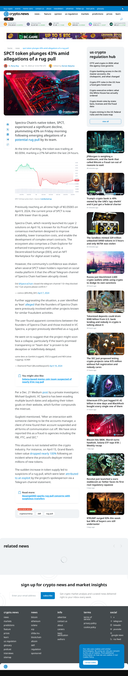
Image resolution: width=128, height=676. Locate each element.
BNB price (76, 24)
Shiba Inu (35, 633)
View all (105, 121)
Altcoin (34, 641)
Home (10, 48)
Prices (109, 14)
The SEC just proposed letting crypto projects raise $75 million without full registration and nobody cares (104, 363)
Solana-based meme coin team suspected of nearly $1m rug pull (47, 380)
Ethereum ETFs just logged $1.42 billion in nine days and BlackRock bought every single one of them (105, 403)
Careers (61, 629)
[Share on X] (8, 129)
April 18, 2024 (56, 365)
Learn (118, 14)
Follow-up (80, 8)
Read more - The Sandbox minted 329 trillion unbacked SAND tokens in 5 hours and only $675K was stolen (105, 223)
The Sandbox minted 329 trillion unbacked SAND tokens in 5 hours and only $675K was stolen (105, 240)
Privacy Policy (90, 623)
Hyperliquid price (118, 24)
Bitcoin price (13, 24)
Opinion (58, 14)
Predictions (97, 14)
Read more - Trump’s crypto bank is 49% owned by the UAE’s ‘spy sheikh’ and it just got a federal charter (105, 184)
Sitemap (7, 657)
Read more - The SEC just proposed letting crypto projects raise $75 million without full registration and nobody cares (105, 344)
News (37, 14)
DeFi (39, 513)
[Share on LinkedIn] (8, 134)
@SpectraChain (26, 283)
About (48, 8)
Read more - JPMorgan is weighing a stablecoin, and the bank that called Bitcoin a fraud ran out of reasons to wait (105, 142)
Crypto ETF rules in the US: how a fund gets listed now (105, 83)
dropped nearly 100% (43, 453)
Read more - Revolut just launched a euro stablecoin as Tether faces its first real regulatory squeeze (105, 464)
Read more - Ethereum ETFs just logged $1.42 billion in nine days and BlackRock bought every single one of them (105, 386)
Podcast (7, 649)
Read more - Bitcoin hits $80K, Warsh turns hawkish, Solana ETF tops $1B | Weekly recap (105, 425)
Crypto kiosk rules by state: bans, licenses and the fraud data (103, 104)
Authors (61, 639)
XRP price (56, 24)
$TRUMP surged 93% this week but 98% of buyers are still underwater (103, 521)
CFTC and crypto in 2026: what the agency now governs (104, 64)
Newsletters (58, 8)
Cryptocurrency (26, 513)
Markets (85, 14)
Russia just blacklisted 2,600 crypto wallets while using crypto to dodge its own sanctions (105, 279)
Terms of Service (88, 618)
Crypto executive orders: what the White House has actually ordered (104, 93)
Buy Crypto (8, 8)
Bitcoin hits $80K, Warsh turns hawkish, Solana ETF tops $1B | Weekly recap (104, 442)
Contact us (39, 8)
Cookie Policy (90, 627)
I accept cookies (90, 662)
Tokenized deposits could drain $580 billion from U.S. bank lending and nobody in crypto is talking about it (104, 320)
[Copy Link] (8, 144)
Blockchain (36, 637)
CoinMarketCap (46, 199)
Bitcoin (34, 617)
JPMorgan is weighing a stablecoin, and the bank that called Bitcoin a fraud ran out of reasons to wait (104, 161)
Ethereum (35, 621)
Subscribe (47, 595)
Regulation (36, 649)
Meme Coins (28, 8)
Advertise (70, 8)
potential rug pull (27, 140)
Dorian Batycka (68, 66)
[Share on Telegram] (8, 139)
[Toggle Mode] (123, 8)
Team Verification (63, 634)
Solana (34, 625)
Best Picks (90, 8)
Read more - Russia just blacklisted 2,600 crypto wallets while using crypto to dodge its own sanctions (105, 262)
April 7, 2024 (43, 293)
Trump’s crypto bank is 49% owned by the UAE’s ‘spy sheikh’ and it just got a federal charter (104, 201)
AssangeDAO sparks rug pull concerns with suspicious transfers (46, 497)
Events (17, 8)
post (45, 392)
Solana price (97, 24)
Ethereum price (36, 24)
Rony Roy (15, 66)
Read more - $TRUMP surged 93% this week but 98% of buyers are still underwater (105, 504)
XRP (32, 629)
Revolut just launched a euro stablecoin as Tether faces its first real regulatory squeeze (105, 481)
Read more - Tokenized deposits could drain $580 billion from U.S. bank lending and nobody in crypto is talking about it (105, 302)
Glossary (100, 8)
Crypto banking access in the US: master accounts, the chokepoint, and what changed (105, 74)
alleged (30, 304)
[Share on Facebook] (8, 124)
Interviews (8, 653)
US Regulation (71, 14)
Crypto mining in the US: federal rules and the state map (105, 113)
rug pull (49, 513)
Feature (47, 14)
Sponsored (36, 653)
